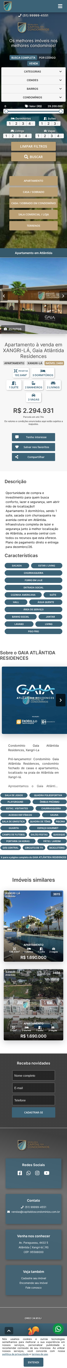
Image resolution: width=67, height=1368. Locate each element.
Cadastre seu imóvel (33, 1278)
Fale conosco (33, 1287)
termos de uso (40, 1354)
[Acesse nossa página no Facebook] (20, 1173)
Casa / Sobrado (33, 192)
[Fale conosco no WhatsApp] (28, 1173)
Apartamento (33, 180)
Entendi (33, 1362)
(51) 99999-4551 (36, 15)
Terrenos (33, 225)
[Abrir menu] (60, 6)
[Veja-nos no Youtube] (46, 1173)
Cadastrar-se (33, 1112)
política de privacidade (15, 1354)
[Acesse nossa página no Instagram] (37, 1173)
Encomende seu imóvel (33, 1282)
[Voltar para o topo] (9, 1330)
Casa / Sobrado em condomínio (33, 203)
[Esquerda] (4, 296)
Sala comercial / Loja (33, 214)
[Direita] (63, 296)
